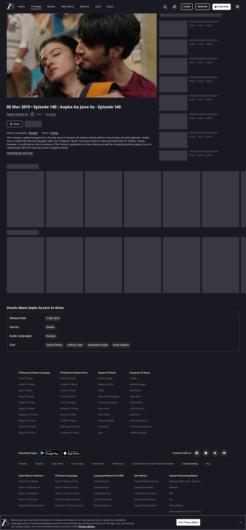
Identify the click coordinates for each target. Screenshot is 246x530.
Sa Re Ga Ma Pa (137, 408)
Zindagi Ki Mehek (106, 420)
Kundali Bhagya (105, 378)
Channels (22, 463)
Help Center (57, 463)
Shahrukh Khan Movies (144, 499)
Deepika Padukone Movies (146, 481)
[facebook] (196, 453)
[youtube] (224, 453)
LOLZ (98, 7)
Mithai (101, 390)
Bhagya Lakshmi (105, 384)
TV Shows (36, 7)
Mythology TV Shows (69, 426)
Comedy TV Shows (68, 384)
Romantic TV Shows (69, 408)
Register (202, 6)
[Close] (240, 522)
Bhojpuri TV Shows (27, 420)
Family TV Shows (68, 390)
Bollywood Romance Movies (31, 505)
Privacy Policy (77, 463)
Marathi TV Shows (26, 432)
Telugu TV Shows (26, 396)
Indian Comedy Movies (29, 487)
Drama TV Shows (68, 414)
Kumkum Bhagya (138, 384)
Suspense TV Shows (69, 432)
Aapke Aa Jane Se (17, 114)
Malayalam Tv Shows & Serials (69, 505)
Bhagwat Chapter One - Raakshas (184, 481)
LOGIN (186, 6)
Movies (51, 7)
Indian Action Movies (28, 493)
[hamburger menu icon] (237, 6)
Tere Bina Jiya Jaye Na (108, 402)
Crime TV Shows (67, 396)
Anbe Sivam (103, 408)
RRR (171, 493)
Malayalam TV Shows (28, 414)
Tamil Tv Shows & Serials (66, 487)
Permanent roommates (141, 426)
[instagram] (205, 453)
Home (21, 7)
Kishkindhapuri (176, 505)
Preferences (118, 463)
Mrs (171, 499)
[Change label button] (175, 7)
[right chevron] (242, 199)
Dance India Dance (139, 420)
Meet (100, 432)
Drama (54, 133)
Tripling (133, 378)
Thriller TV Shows (68, 420)
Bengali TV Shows (26, 402)
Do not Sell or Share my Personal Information (153, 463)
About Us (39, 463)
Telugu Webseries (102, 493)
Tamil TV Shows (25, 378)
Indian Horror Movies (28, 481)
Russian (33, 133)
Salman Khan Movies (144, 487)
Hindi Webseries (101, 481)
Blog (208, 463)
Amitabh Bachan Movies (145, 493)
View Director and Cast (20, 153)
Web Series (67, 7)
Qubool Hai (135, 414)
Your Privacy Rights (188, 522)
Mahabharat (135, 390)
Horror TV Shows (68, 402)
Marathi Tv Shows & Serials (67, 499)
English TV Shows (26, 384)
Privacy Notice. (87, 526)
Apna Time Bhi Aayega (108, 396)
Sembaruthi (103, 426)
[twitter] (214, 453)
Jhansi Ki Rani (104, 414)
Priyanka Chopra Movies (145, 505)
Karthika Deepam (138, 432)
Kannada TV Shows (27, 426)
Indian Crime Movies (28, 499)
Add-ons (84, 7)
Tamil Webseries (101, 487)
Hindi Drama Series (103, 499)
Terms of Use (98, 463)
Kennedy (173, 487)
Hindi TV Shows (25, 390)
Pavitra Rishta (136, 402)
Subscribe (223, 6)
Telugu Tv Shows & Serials (67, 493)
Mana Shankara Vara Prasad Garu (185, 511)
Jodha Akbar (135, 396)
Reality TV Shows (68, 378)
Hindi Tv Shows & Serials (66, 481)
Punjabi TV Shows (26, 408)
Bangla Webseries (102, 505)
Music (110, 7)
